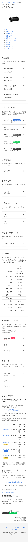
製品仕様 (8, 42)
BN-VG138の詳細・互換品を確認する (12, 482)
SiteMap (7, 527)
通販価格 (8, 44)
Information (17, 527)
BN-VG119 (6, 449)
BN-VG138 (6, 429)
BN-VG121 (6, 442)
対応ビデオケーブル (11, 40)
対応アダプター (10, 36)
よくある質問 (9, 48)
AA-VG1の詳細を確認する (9, 492)
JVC (14, 2)
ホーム (3, 2)
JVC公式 (8, 29)
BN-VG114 (6, 456)
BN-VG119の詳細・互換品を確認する (12, 410)
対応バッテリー (10, 31)
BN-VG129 (6, 436)
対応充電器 (9, 34)
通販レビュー (9, 46)
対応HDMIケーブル (11, 38)
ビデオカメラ (8, 2)
